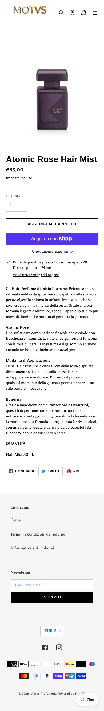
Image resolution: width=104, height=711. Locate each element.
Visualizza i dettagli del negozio (36, 275)
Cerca (16, 520)
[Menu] (95, 12)
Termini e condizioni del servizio (38, 534)
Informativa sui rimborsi (32, 548)
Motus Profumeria (43, 694)
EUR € (50, 630)
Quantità (13, 196)
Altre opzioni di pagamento (52, 251)
